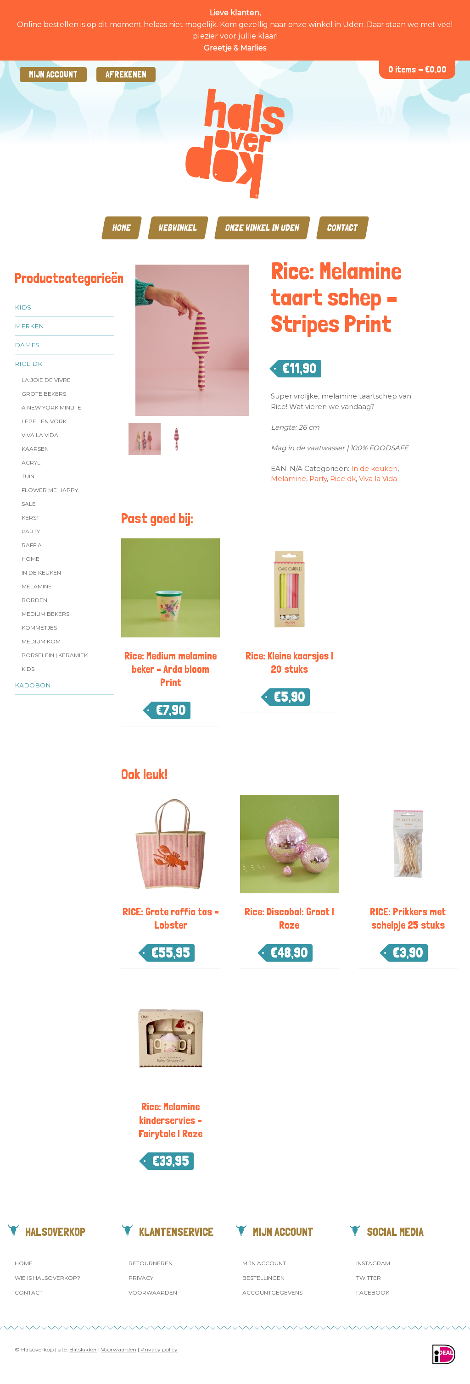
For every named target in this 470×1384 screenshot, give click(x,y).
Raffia (32, 545)
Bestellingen (263, 1277)
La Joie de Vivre (46, 379)
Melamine (37, 586)
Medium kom (41, 641)
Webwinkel (178, 227)
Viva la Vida (40, 435)
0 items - (417, 69)
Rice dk (28, 363)
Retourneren (151, 1263)
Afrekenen (126, 74)
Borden (34, 600)
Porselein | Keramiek (55, 655)
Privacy (141, 1277)
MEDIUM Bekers (45, 613)
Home (122, 227)
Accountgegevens (272, 1292)
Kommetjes (39, 627)
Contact (342, 227)
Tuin (28, 476)
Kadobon (33, 685)
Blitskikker (83, 1349)
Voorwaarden (153, 1292)
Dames (27, 345)
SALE (29, 503)
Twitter (368, 1277)
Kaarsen (35, 448)
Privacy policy (159, 1349)
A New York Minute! (52, 407)
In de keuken (41, 572)
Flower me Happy (50, 490)
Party (31, 531)
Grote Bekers (44, 393)
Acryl (31, 462)
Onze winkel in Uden (262, 227)
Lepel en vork (44, 421)
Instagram (373, 1263)
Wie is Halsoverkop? (47, 1277)
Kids (23, 307)
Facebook (372, 1292)
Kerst (30, 517)
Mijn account (53, 74)
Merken (29, 326)
